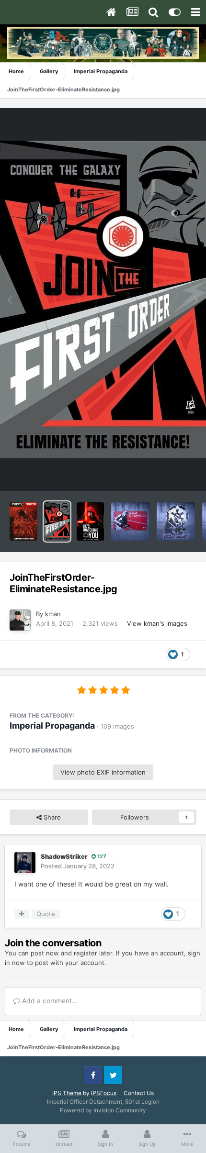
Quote (45, 914)
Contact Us (139, 1093)
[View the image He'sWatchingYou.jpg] (90, 521)
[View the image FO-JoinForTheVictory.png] (23, 521)
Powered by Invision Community (103, 1110)
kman (53, 614)
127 (101, 856)
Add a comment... (49, 1001)
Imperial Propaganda (52, 726)
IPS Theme (66, 1093)
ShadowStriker (64, 856)
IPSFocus (103, 1093)
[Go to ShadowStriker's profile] (24, 862)
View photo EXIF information (103, 772)
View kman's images (157, 623)
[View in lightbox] (103, 300)
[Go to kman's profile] (20, 620)
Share (51, 817)
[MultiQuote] (21, 914)
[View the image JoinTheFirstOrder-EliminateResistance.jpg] (57, 521)
